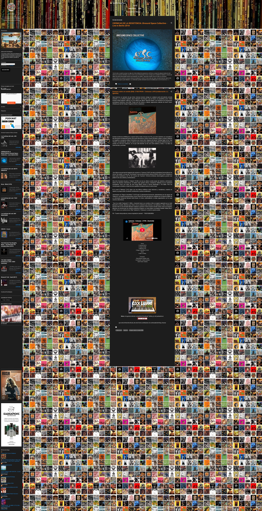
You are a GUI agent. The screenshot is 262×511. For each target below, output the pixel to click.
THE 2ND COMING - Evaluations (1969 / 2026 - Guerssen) (8, 261)
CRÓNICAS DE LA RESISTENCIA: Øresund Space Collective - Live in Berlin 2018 (9, 153)
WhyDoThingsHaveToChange (8, 476)
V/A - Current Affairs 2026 (7, 483)
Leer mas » (18, 147)
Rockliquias (11, 13)
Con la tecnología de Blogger (143, 426)
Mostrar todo (4, 509)
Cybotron (125, 330)
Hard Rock (132, 8)
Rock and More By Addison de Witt (9, 487)
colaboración (119, 330)
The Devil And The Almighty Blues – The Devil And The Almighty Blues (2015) (9, 244)
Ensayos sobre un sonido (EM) (136, 330)
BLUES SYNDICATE (5, 499)
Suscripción (11, 102)
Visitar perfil (11, 23)
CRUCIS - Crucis (5, 229)
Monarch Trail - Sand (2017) (9, 277)
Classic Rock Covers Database (8, 453)
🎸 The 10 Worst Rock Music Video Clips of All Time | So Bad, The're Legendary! (11, 460)
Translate (11, 65)
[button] (171, 23)
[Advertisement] (142, 376)
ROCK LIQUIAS (119, 3)
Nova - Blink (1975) (6, 184)
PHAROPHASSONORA (6, 465)
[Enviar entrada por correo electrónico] (130, 84)
